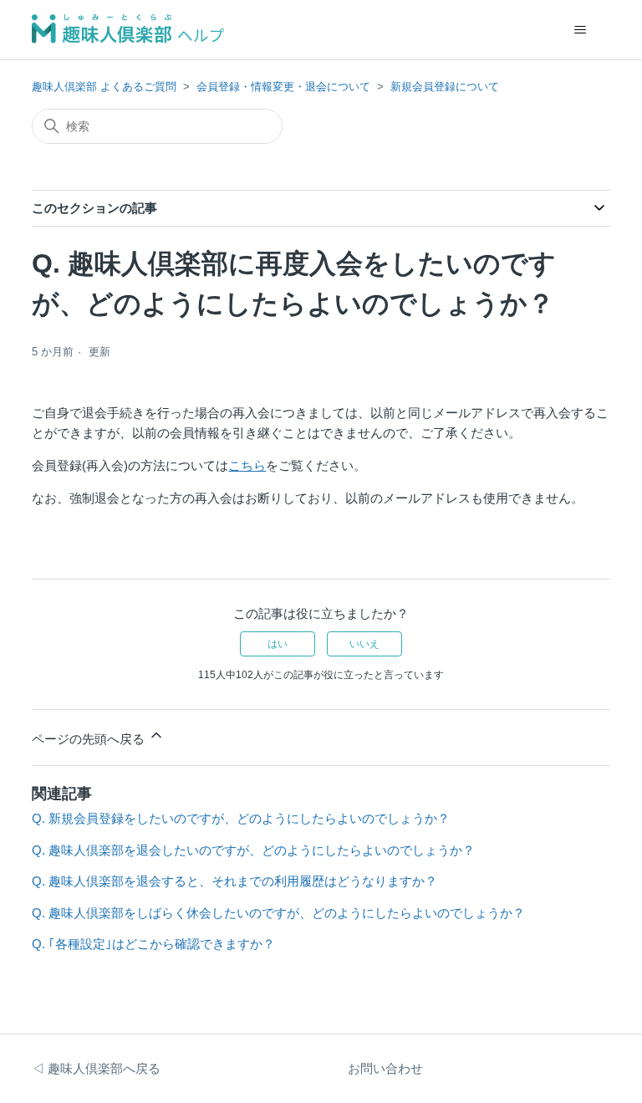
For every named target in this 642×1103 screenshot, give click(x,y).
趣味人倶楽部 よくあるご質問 (104, 86)
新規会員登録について (444, 86)
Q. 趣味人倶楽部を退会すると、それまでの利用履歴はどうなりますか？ (234, 881)
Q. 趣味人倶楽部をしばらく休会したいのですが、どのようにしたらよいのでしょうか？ (278, 913)
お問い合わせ (385, 1068)
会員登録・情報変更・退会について (283, 86)
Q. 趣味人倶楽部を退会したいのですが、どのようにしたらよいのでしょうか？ (253, 850)
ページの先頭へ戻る (90, 739)
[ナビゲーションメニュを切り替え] (580, 30)
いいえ (364, 644)
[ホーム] (128, 29)
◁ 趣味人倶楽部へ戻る (96, 1068)
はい (278, 644)
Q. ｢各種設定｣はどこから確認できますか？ (153, 944)
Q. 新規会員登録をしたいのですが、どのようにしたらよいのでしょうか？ (241, 818)
